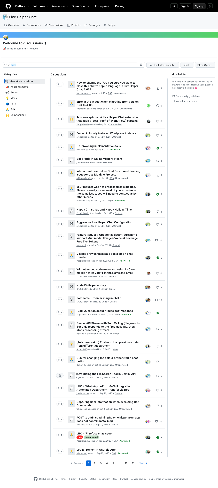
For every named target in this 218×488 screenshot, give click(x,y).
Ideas (115, 349)
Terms (63, 479)
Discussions (56, 25)
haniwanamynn (83, 93)
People (111, 25)
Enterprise (102, 6)
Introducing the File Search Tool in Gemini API (106, 374)
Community (104, 479)
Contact (124, 479)
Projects (75, 25)
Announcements (15, 48)
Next (141, 463)
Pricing (119, 6)
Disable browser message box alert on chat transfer (104, 255)
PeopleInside (82, 124)
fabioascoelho (83, 409)
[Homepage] (8, 6)
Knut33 (80, 276)
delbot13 (80, 365)
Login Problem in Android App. (96, 449)
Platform (20, 6)
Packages (94, 25)
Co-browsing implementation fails (98, 146)
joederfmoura (82, 393)
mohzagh (80, 149)
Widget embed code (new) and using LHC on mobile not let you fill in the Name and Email (105, 271)
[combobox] (72, 65)
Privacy (72, 479)
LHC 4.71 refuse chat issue (94, 433)
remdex (33, 48)
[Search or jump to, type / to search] (174, 6)
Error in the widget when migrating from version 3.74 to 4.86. (107, 103)
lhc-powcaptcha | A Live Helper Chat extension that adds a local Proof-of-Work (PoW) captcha (107, 119)
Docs (114, 479)
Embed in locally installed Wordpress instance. (106, 133)
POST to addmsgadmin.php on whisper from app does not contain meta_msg (108, 419)
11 (133, 463)
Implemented (91, 437)
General (117, 137)
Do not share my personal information (166, 479)
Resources (58, 6)
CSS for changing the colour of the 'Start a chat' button (107, 359)
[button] (141, 65)
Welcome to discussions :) (24, 43)
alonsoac (80, 424)
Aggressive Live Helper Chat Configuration (104, 222)
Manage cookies (138, 479)
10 (160, 240)
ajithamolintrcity (84, 178)
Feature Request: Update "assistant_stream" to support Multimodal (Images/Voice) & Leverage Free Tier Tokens (107, 238)
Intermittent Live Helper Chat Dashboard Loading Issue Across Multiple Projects (108, 172)
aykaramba (81, 137)
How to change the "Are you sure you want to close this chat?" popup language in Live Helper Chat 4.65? (107, 86)
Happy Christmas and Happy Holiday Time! (104, 209)
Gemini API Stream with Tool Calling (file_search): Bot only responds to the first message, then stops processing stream (108, 326)
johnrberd (80, 162)
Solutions (39, 6)
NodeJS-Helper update (91, 285)
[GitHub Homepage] (36, 479)
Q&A (110, 93)
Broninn (80, 200)
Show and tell (115, 124)
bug (80, 437)
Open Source (80, 6)
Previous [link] (78, 463)
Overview (13, 25)
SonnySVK (81, 349)
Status (93, 479)
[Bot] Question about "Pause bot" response (104, 310)
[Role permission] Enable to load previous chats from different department (107, 344)
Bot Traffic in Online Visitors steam (99, 158)
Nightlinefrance (83, 314)
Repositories (34, 25)
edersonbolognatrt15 (86, 108)
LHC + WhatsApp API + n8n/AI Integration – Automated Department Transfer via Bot (105, 388)
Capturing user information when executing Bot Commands (107, 403)
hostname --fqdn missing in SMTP (98, 298)
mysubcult (81, 245)
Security (83, 479)
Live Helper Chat (23, 17)
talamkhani (81, 453)
